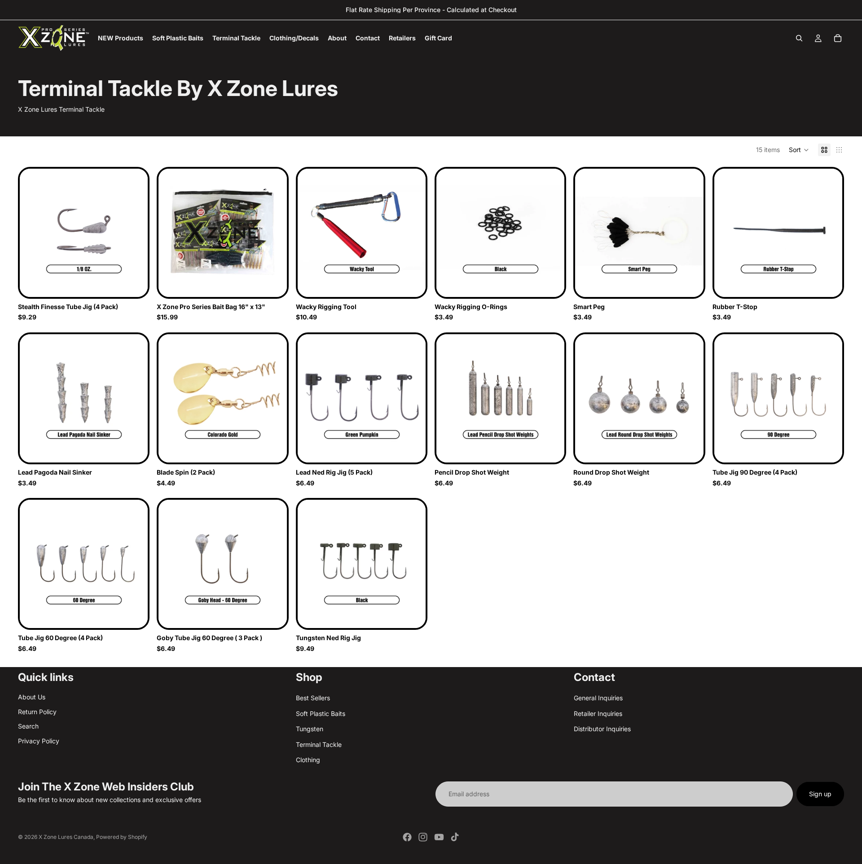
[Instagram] (423, 837)
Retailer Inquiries (598, 713)
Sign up (820, 794)
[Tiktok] (454, 837)
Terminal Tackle (319, 744)
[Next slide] (550, 233)
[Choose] (134, 283)
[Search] (799, 38)
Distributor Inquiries (602, 729)
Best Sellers (313, 698)
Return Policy (37, 712)
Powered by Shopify (121, 836)
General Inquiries (598, 698)
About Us (31, 697)
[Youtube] (439, 837)
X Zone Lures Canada (66, 836)
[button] (799, 150)
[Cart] (838, 38)
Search (28, 726)
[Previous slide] (449, 233)
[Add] (273, 283)
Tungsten (309, 729)
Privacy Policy (38, 741)
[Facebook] (407, 837)
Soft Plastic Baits (320, 713)
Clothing (308, 760)
